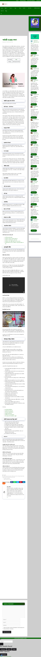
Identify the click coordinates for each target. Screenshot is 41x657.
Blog (6, 10)
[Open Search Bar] (1, 13)
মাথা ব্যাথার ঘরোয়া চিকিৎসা (8, 409)
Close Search (3, 654)
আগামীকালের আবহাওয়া (37, 8)
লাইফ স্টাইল (29, 8)
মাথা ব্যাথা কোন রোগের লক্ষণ (9, 410)
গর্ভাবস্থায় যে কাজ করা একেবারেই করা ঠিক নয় (11, 238)
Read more (34, 53)
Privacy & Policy (23, 0)
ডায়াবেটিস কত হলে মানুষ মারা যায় (9, 414)
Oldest (14, 649)
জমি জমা (20, 8)
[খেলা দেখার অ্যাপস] (32, 157)
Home (2, 8)
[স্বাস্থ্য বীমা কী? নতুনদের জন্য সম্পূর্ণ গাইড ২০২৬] (32, 41)
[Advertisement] (13, 25)
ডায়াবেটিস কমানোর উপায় (8, 413)
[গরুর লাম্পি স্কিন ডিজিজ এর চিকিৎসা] (32, 145)
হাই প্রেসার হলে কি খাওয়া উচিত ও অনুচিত (10, 415)
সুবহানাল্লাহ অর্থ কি (36, 68)
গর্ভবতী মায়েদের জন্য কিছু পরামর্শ (7, 476)
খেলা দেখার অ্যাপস (35, 156)
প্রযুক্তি (6, 8)
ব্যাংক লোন (2, 10)
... (7, 497)
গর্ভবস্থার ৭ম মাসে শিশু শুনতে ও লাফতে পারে (11, 239)
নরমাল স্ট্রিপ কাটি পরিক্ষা (12, 477)
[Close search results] (1, 644)
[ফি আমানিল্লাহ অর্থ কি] (32, 120)
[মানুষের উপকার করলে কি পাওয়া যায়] (32, 133)
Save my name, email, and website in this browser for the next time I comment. (14, 628)
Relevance (3, 649)
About (17, 0)
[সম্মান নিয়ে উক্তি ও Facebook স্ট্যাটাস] (32, 220)
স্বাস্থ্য (15, 8)
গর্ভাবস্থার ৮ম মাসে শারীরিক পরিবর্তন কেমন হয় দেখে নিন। (13, 241)
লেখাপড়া (11, 8)
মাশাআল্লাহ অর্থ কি (36, 94)
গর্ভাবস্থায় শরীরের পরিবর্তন (21, 476)
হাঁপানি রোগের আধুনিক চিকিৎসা (9, 412)
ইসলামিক (24, 8)
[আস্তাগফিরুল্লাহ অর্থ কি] (32, 81)
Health (5, 475)
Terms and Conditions (31, 0)
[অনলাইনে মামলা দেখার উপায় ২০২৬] (32, 195)
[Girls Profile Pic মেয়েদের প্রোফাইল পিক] (32, 182)
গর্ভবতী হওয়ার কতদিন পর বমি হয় (7, 479)
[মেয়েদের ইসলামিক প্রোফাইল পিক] (32, 169)
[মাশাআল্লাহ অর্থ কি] (32, 95)
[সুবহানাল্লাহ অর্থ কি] (32, 69)
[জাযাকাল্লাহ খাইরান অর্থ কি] (32, 56)
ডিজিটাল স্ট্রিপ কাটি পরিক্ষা (5, 477)
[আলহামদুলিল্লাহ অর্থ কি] (32, 107)
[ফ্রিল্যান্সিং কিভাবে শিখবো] (32, 207)
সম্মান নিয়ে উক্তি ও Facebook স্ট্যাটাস (35, 221)
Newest (9, 649)
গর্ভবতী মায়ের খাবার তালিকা (8, 237)
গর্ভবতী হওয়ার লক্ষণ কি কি (15, 476)
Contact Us (38, 0)
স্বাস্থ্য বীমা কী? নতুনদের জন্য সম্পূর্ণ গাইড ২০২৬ (35, 42)
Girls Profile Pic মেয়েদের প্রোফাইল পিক (34, 183)
